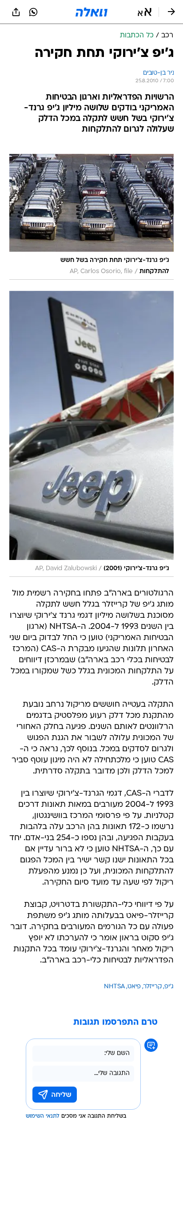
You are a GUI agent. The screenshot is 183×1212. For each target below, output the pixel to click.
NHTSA (114, 987)
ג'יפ (169, 987)
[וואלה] (91, 12)
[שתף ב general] (16, 12)
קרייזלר (152, 987)
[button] (144, 12)
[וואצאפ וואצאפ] (33, 12)
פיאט (134, 987)
